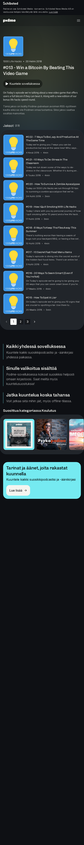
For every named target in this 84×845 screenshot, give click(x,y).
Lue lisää (53, 12)
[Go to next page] (34, 322)
